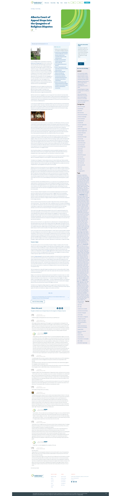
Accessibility (84, 177)
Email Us (72, 479)
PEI (83, 267)
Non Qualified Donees (82, 258)
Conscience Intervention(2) (83, 310)
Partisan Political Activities (85, 266)
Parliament (81, 266)
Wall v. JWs (46, 43)
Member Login (53, 476)
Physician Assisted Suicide (85, 268)
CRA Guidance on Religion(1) (83, 316)
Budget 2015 (78, 186)
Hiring (82, 237)
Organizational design (79, 265)
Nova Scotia (87, 259)
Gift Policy (63, 485)
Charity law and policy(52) (82, 114)
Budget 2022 (85, 186)
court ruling (84, 211)
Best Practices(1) (81, 112)
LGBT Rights (82, 252)
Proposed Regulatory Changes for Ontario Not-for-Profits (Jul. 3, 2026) (83, 91)
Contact (65, 2)
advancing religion (82, 178)
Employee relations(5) (82, 132)
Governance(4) (80, 138)
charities (81, 195)
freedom (86, 230)
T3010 (79, 290)
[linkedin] (62, 308)
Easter (83, 222)
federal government (84, 229)
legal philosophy (86, 251)
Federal (85, 228)
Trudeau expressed (37, 256)
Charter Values (79, 198)
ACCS (79, 178)
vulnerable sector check (86, 297)
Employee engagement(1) (82, 130)
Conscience (85, 207)
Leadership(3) (80, 148)
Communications (86, 206)
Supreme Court (79, 288)
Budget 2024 (80, 187)
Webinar (85, 298)
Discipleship (78, 219)
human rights (78, 239)
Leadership (85, 250)
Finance (78, 230)
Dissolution (84, 219)
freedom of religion (80, 232)
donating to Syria (83, 220)
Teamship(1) (80, 166)
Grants (85, 236)
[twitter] (60, 308)
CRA (81, 212)
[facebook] (57, 308)
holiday (88, 237)
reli (86, 277)
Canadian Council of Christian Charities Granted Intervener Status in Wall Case (60, 61)
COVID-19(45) (80, 314)
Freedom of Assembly (80, 231)
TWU (79, 295)
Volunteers (80, 297)
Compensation (82, 207)
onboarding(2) (80, 150)
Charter (87, 196)
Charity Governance (79, 196)
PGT (80, 268)
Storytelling (86, 287)
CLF (79, 206)
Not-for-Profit (84, 259)
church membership (86, 203)
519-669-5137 (76, 478)
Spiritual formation (82, 287)
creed (80, 213)
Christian (84, 198)
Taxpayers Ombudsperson (85, 290)
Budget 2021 (82, 186)
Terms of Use (63, 476)
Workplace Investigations (80, 299)
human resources (86, 238)
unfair (78, 296)
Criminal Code (82, 213)
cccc (36, 29)
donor (85, 221)
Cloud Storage (82, 206)
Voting (82, 297)
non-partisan (86, 258)
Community (78, 207)
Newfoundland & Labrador (83, 257)
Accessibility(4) (80, 108)
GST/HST (81, 237)
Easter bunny (86, 222)
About (52, 478)
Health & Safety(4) (81, 140)
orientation (84, 265)
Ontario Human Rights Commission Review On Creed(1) (82, 322)
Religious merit (86, 282)
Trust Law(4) (80, 168)
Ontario (78, 262)
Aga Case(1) (80, 304)
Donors (81, 222)
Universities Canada (81, 296)
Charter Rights (87, 197)
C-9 (82, 187)
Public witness (82, 274)
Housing (83, 238)
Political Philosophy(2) (82, 154)
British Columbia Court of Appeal (84, 185)
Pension (85, 267)
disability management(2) (82, 128)
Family (83, 228)
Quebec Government (81, 276)
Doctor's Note (79, 220)
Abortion (81, 177)
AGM (79, 179)
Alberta (81, 179)
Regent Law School (80, 277)
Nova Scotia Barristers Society (81, 260)
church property (79, 204)
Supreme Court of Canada (84, 288)
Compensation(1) (81, 120)
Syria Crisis (81, 289)
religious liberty (82, 282)
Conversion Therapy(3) (82, 312)
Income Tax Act (83, 239)
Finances (81, 230)
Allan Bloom (83, 179)
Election (78, 223)
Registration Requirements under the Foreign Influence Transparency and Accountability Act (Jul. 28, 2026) (83, 84)
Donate (52, 485)
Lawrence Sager (81, 250)
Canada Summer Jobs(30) (82, 308)
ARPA (82, 180)
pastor (78, 267)
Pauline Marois (81, 267)
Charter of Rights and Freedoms (81, 197)
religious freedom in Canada (83, 281)
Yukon (84, 299)
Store (61, 2)
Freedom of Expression (85, 231)
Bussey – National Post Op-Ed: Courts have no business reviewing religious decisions (61, 69)
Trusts (78, 295)
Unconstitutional (87, 295)
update (85, 296)
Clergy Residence (84, 204)
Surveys (78, 289)
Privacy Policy (63, 478)
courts (86, 211)
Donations (83, 221)
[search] (69, 3)
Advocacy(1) (80, 110)
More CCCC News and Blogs (37, 301)
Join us (52, 481)
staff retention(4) (81, 162)
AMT (86, 179)
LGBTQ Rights (87, 252)
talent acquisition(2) (81, 164)
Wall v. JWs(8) (80, 340)
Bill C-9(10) (79, 306)
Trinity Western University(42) (83, 338)
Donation (86, 220)
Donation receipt (79, 221)
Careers (52, 479)
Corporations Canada (79, 211)
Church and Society (81, 203)
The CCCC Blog (37, 8)
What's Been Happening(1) (82, 342)
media (48, 250)
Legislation (78, 252)
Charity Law (84, 196)
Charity (86, 194)
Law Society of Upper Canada (83, 249)
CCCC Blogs (33, 8)
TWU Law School (83, 295)
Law (82, 244)
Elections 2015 (81, 223)
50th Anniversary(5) (81, 106)
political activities (84, 269)
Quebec (82, 275)
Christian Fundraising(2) (82, 116)
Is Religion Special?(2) (81, 318)
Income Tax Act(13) (81, 144)
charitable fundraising (82, 193)
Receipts (85, 276)
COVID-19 (79, 212)
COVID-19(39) (80, 126)
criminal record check (86, 214)
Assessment (85, 180)
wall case (78, 298)
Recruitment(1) (80, 156)
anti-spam (80, 180)
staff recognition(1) (81, 160)
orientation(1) (80, 152)
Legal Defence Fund (82, 251)
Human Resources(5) (81, 142)
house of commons (79, 238)
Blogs (58, 2)
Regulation (84, 277)
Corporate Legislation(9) (82, 124)
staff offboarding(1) (81, 158)
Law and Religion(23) (81, 146)
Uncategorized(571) (81, 170)
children (82, 198)
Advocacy (86, 178)
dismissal (82, 219)
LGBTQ (85, 252)
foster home (83, 230)
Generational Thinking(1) (82, 136)
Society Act (78, 287)
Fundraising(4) (80, 134)
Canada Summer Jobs (84, 189)
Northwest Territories (79, 259)
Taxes (81, 290)
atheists (88, 180)
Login (73, 2)
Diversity (87, 219)
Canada (84, 187)
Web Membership (82, 298)
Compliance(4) (80, 122)
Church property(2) (81, 118)
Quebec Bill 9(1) (80, 329)
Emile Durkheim (85, 223)
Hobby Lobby (85, 237)
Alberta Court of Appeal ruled (36, 63)
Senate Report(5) (81, 336)
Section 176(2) (80, 334)
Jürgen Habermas (79, 244)
